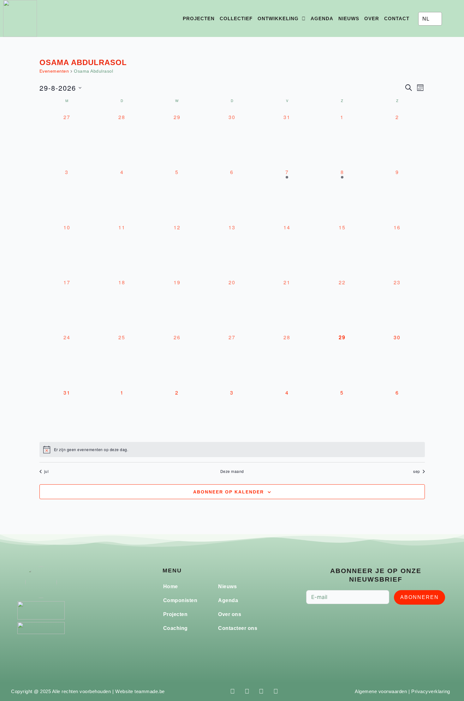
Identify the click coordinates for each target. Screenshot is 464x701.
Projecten (199, 18)
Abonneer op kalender (228, 491)
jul (46, 471)
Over (371, 18)
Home (170, 586)
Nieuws (348, 18)
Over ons (229, 614)
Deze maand (232, 471)
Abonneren (419, 597)
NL (425, 18)
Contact (396, 18)
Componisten (180, 600)
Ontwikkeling (278, 18)
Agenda (322, 18)
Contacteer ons (237, 628)
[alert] (232, 449)
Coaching (175, 628)
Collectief (236, 18)
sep (416, 471)
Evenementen (54, 71)
